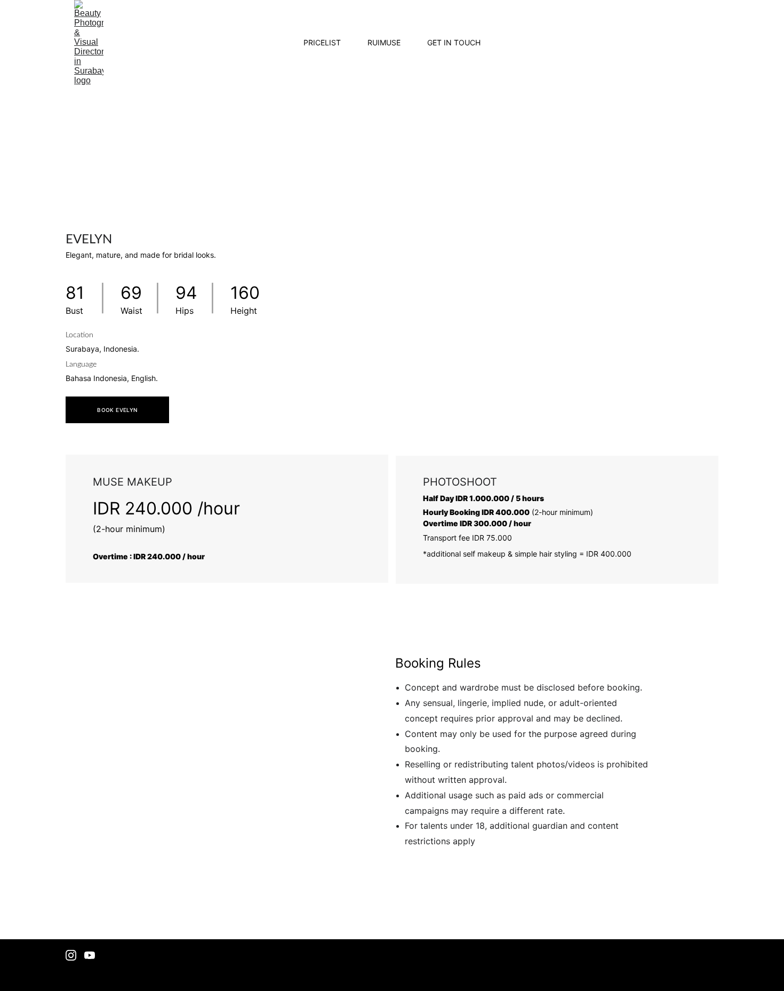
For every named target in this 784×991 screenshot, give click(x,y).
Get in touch (454, 42)
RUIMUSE (384, 42)
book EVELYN (117, 410)
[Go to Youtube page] (89, 955)
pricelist (322, 42)
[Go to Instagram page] (71, 955)
